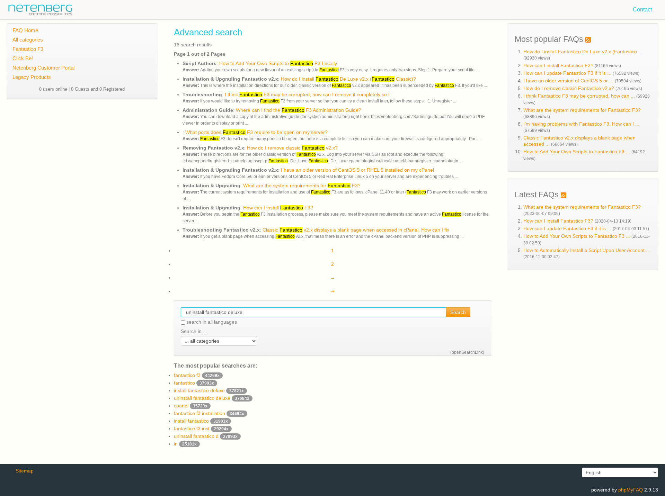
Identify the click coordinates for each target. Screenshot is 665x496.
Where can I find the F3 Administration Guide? (298, 110)
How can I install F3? (278, 207)
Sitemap (25, 471)
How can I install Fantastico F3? (558, 65)
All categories (27, 40)
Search (458, 312)
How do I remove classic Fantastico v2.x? (568, 88)
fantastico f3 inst (201, 428)
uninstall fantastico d (206, 436)
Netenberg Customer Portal (43, 68)
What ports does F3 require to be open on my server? (256, 132)
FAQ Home (25, 30)
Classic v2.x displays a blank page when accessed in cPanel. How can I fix (356, 230)
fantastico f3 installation (209, 413)
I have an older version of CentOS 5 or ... (568, 80)
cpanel (190, 405)
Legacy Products (31, 77)
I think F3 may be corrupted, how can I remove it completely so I (307, 94)
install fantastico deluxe (209, 390)
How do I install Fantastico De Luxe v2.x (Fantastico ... (582, 51)
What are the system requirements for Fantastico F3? (582, 110)
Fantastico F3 (27, 49)
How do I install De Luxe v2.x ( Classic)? (348, 79)
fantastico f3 (197, 375)
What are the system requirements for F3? (302, 185)
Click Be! (22, 58)
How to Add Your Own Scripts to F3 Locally (278, 63)
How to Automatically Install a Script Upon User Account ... (586, 250)
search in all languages (211, 322)
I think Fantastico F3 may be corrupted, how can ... (579, 96)
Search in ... (194, 331)
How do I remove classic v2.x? (292, 148)
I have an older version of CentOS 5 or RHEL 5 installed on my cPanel (357, 170)
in (185, 444)
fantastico (194, 383)
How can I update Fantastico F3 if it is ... (567, 73)
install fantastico (201, 421)
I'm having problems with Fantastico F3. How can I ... (581, 124)
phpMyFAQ (630, 490)
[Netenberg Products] (36, 8)
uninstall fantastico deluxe (211, 398)
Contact (642, 9)
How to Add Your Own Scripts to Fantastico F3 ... (576, 151)
